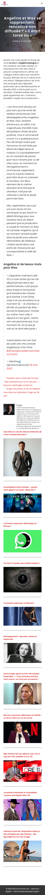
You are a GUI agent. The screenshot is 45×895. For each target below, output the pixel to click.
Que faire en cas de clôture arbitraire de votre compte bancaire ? (22, 433)
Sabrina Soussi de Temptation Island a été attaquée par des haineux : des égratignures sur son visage (21, 834)
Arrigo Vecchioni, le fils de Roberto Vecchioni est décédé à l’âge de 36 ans (21, 392)
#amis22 (11, 350)
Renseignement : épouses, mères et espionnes (20, 638)
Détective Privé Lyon (20, 889)
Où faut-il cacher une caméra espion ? (21, 563)
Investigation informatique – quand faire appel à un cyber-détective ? (20, 488)
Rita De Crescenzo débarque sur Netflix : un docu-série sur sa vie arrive (22, 716)
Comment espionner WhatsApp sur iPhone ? (20, 525)
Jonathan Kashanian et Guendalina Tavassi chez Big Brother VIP (20, 794)
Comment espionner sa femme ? (18, 603)
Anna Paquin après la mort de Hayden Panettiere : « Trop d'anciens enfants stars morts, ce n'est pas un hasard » (21, 676)
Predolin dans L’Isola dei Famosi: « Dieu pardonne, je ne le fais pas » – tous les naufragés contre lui (21, 382)
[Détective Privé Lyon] (4, 3)
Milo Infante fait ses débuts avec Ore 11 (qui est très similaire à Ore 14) (21, 755)
